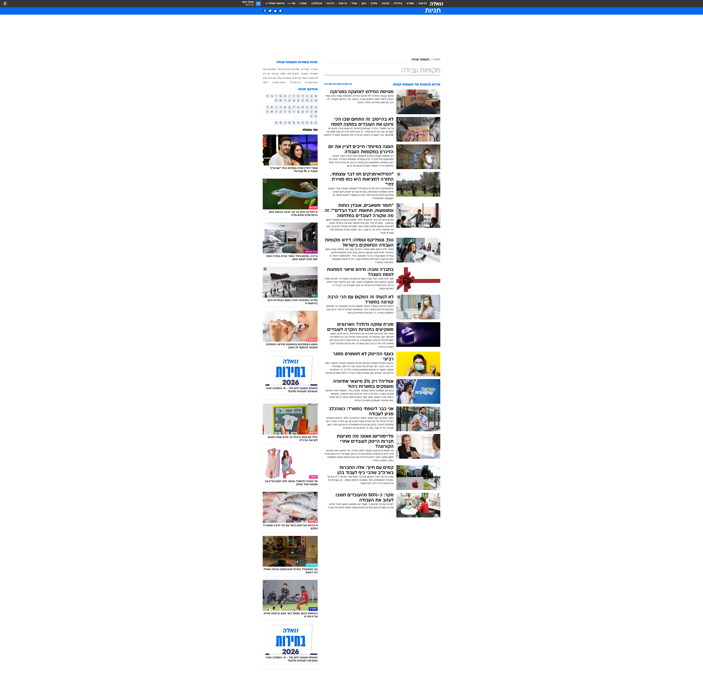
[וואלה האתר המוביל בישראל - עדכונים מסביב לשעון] (436, 3)
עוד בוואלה (310, 130)
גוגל (280, 78)
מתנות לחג (293, 73)
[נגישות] (5, 3)
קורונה (275, 73)
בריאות (343, 3)
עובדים (305, 69)
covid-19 (313, 78)
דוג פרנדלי (295, 82)
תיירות (330, 3)
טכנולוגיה (316, 3)
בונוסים (287, 78)
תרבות (385, 3)
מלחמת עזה (269, 69)
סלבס (374, 3)
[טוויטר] (270, 11)
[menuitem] (420, 4)
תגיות (437, 59)
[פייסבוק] (265, 11)
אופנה (303, 3)
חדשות (423, 3)
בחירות (398, 3)
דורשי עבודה (279, 82)
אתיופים (296, 78)
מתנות (304, 73)
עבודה (314, 69)
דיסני (265, 82)
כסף (363, 3)
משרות (314, 73)
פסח (282, 73)
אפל (304, 78)
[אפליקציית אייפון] (275, 11)
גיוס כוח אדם (270, 78)
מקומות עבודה (420, 59)
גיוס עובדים (311, 82)
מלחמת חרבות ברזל (289, 69)
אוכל (354, 3)
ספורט (410, 3)
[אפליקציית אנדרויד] (280, 11)
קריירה (266, 73)
